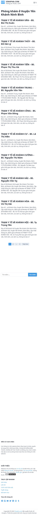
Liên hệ (3, 485)
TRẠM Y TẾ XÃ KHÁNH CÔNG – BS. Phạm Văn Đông (18, 112)
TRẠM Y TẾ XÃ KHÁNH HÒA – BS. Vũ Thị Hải (17, 202)
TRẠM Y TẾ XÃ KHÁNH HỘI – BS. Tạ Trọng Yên (19, 223)
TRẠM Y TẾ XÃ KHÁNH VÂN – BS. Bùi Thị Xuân (17, 21)
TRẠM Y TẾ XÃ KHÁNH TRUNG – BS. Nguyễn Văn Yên (17, 89)
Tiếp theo (25, 244)
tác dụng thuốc (27, 470)
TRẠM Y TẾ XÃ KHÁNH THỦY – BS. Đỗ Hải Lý (18, 42)
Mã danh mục (5, 492)
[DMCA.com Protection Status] (10, 475)
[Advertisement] (19, 260)
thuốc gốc (19, 472)
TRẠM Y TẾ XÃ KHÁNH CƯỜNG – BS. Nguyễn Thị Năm (17, 156)
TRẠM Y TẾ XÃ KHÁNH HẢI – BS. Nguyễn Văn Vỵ (17, 179)
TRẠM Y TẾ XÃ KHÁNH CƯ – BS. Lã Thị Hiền (18, 135)
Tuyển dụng (4, 490)
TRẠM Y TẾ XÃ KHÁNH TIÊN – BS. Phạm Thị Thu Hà (18, 66)
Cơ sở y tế (20, 468)
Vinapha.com (12, 1)
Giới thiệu (4, 482)
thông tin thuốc (8, 470)
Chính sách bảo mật (7, 487)
